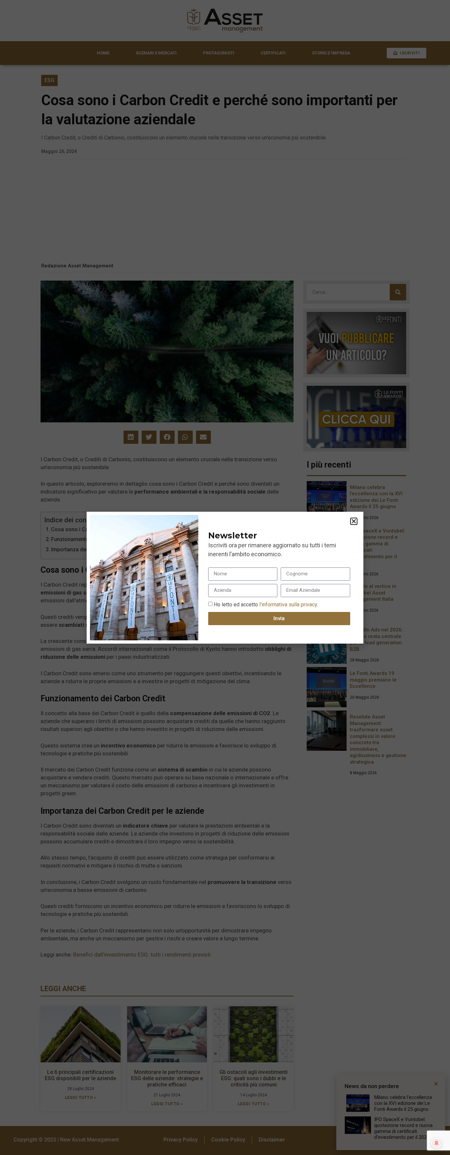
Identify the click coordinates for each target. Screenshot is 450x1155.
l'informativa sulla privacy (287, 604)
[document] (225, 577)
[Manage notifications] (436, 1143)
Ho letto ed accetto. (266, 604)
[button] (354, 521)
